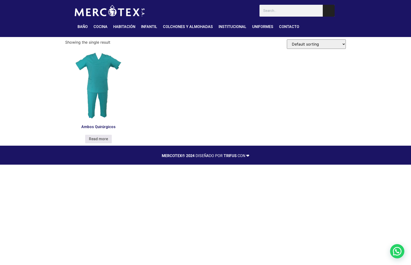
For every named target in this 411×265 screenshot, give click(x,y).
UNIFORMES (262, 26)
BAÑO (83, 26)
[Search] (329, 11)
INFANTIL (149, 26)
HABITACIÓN (124, 26)
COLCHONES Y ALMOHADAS (188, 26)
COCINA (100, 26)
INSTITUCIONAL (232, 26)
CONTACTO (289, 26)
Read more (98, 139)
